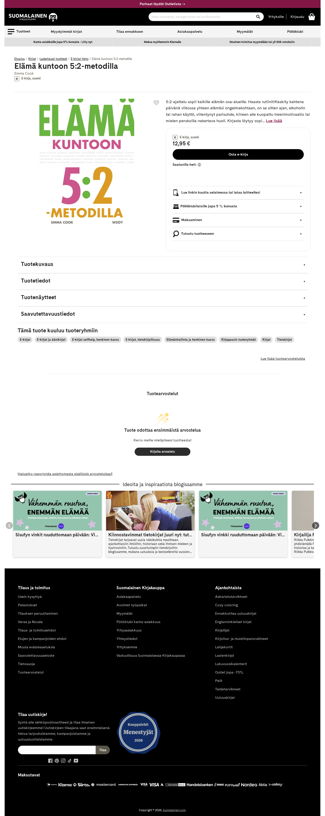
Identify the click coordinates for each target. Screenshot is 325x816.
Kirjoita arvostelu (162, 451)
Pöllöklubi (295, 31)
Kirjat (32, 59)
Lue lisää (274, 120)
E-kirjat (25, 339)
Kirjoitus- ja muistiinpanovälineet (241, 639)
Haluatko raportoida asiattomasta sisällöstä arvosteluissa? (65, 474)
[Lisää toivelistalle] (156, 102)
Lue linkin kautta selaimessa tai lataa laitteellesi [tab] (220, 192)
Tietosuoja (26, 664)
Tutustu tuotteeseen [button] (197, 233)
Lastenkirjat (224, 655)
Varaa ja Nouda (30, 622)
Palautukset (27, 605)
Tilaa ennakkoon (129, 31)
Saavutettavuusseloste (36, 655)
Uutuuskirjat (225, 697)
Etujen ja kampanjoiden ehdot (42, 639)
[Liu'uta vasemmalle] (9, 525)
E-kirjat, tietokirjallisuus (143, 339)
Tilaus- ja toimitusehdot (37, 630)
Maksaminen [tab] (191, 220)
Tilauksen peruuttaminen (38, 613)
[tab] (162, 265)
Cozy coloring (226, 605)
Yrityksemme (127, 647)
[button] (19, 32)
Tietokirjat (284, 339)
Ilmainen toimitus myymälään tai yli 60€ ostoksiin (261, 42)
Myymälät (245, 31)
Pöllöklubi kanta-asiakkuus (138, 622)
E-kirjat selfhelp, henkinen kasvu (95, 339)
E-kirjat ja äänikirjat (51, 339)
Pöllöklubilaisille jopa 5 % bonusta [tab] (208, 206)
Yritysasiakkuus (129, 630)
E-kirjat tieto (79, 59)
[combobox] (206, 16)
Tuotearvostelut (31, 672)
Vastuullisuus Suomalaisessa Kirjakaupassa (151, 655)
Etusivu (19, 59)
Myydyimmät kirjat (66, 31)
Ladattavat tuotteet (53, 59)
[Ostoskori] (311, 16)
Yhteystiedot (127, 639)
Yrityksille (276, 17)
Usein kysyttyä (30, 597)
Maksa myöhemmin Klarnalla (162, 42)
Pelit (218, 681)
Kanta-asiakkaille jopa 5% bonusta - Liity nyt (62, 42)
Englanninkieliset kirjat (233, 622)
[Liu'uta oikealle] (315, 525)
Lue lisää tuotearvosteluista (283, 358)
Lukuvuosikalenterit (231, 664)
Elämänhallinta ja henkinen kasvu (190, 339)
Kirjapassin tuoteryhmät (238, 339)
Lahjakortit (224, 647)
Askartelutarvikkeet (231, 597)
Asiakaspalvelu (189, 31)
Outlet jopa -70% (229, 672)
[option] (63, 42)
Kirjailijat (222, 630)
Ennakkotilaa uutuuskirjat (235, 613)
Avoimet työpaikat (132, 605)
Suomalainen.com (174, 810)
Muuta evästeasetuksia (36, 647)
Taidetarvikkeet (228, 689)
